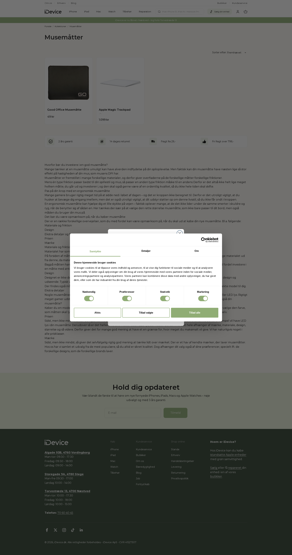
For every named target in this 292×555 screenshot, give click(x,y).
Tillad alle (194, 312)
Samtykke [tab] (95, 251)
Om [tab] (196, 250)
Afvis (97, 312)
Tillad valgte (146, 312)
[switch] (127, 298)
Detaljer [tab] (146, 250)
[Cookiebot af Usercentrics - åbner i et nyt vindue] (203, 239)
